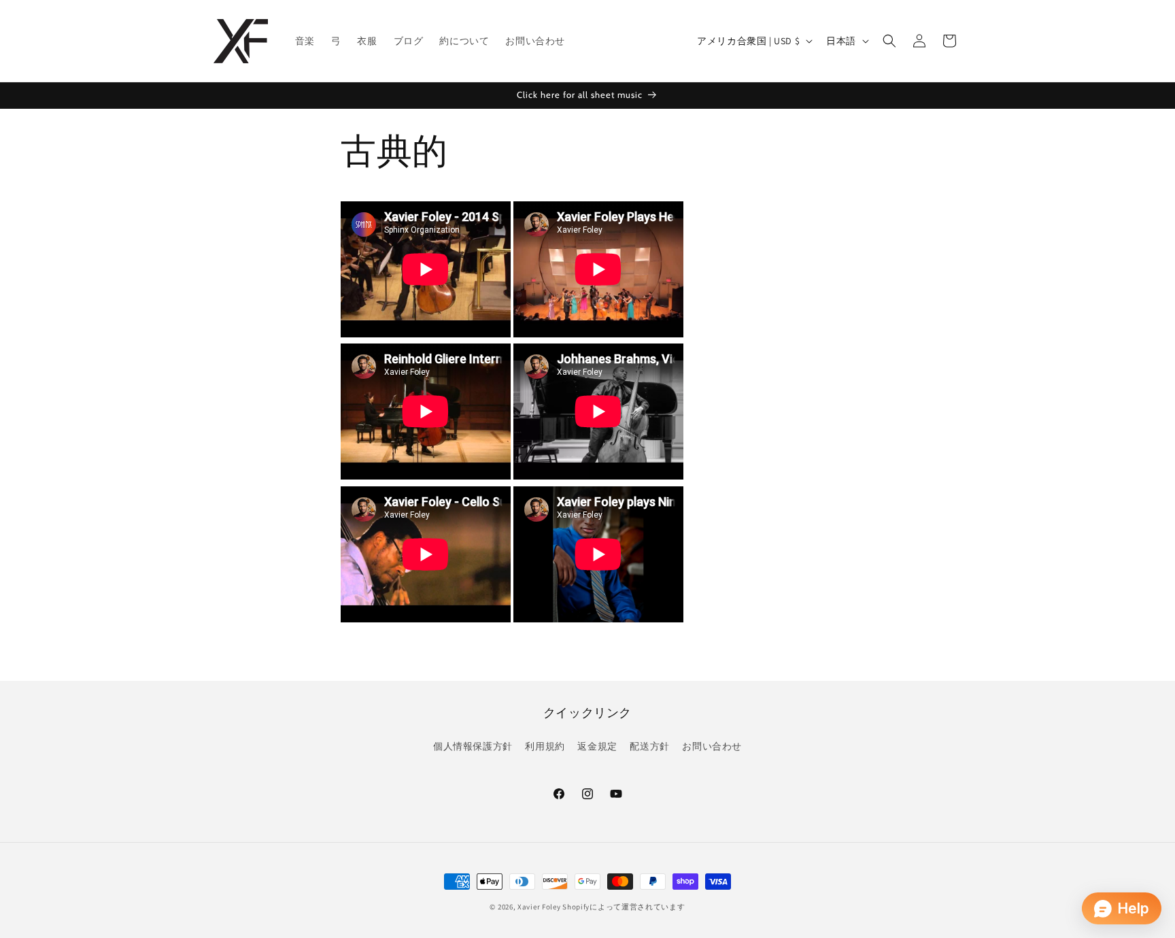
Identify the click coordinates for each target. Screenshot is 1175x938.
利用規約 (544, 746)
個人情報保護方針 (473, 746)
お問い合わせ (712, 746)
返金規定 (597, 746)
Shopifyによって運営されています (623, 906)
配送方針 (649, 746)
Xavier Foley (538, 906)
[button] (889, 41)
